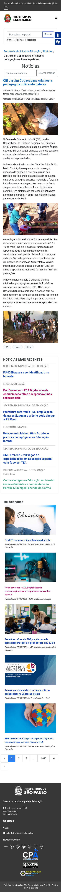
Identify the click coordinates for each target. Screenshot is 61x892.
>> (54, 758)
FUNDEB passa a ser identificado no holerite (26, 374)
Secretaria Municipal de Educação (22, 51)
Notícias (32, 40)
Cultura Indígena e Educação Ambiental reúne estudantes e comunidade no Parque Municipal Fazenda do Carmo (28, 484)
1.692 (44, 758)
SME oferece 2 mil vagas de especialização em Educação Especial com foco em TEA (27, 458)
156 (6, 827)
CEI (7, 347)
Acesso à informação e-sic (13, 3)
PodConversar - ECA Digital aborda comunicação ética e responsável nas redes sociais (27, 394)
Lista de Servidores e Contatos (19, 833)
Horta (29, 347)
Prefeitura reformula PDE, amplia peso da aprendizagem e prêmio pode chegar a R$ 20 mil (29, 415)
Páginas (20, 40)
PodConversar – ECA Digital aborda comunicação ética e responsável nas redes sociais (27, 591)
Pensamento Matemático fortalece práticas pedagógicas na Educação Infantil (26, 437)
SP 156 (54, 3)
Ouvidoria (28, 3)
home (17, 347)
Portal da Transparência (42, 3)
